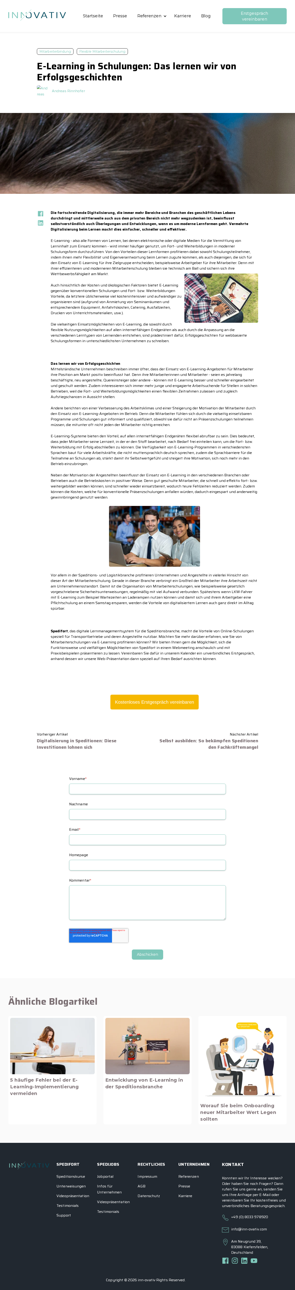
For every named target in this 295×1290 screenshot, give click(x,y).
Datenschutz (149, 1196)
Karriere (182, 15)
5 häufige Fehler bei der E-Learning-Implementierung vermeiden (44, 1086)
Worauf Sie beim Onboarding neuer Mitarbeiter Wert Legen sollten (238, 1112)
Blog (206, 15)
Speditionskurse (70, 1176)
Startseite (93, 15)
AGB (141, 1186)
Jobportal (105, 1176)
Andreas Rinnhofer (68, 91)
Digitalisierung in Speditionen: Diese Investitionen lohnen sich (77, 744)
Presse (120, 15)
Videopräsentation (72, 1196)
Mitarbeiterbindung (55, 51)
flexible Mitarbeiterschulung (102, 51)
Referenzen (149, 15)
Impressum (147, 1176)
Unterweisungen (71, 1186)
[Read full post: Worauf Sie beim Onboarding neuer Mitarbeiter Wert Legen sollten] (242, 1059)
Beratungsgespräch (268, 1206)
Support (63, 1215)
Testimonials (67, 1205)
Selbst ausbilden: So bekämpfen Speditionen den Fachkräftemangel (208, 744)
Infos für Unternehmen (109, 1189)
